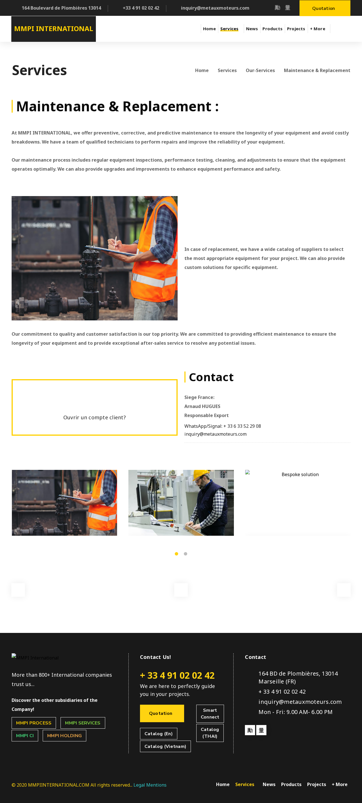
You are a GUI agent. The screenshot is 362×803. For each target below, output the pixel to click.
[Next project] (344, 590)
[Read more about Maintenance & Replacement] (64, 503)
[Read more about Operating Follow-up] (181, 503)
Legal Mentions (150, 785)
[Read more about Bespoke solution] (298, 503)
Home (202, 70)
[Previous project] (18, 590)
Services (227, 70)
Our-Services (260, 70)
